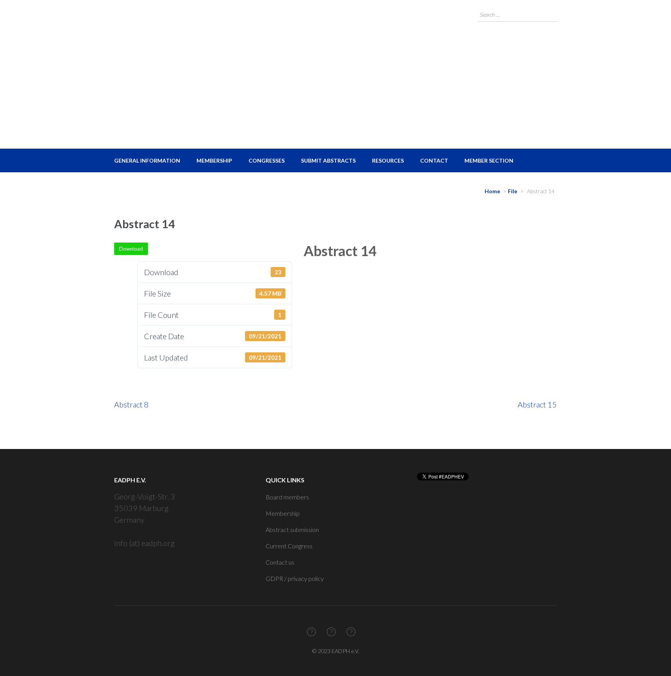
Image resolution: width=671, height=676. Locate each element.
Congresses (267, 160)
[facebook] (311, 631)
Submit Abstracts (328, 160)
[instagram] (351, 631)
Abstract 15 (537, 404)
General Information (147, 160)
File (512, 191)
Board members (287, 497)
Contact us (280, 562)
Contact (434, 160)
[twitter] (331, 631)
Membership (214, 160)
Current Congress (289, 545)
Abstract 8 (131, 404)
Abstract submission (292, 529)
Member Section (488, 160)
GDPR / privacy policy (295, 578)
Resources (388, 160)
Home (492, 191)
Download (131, 249)
